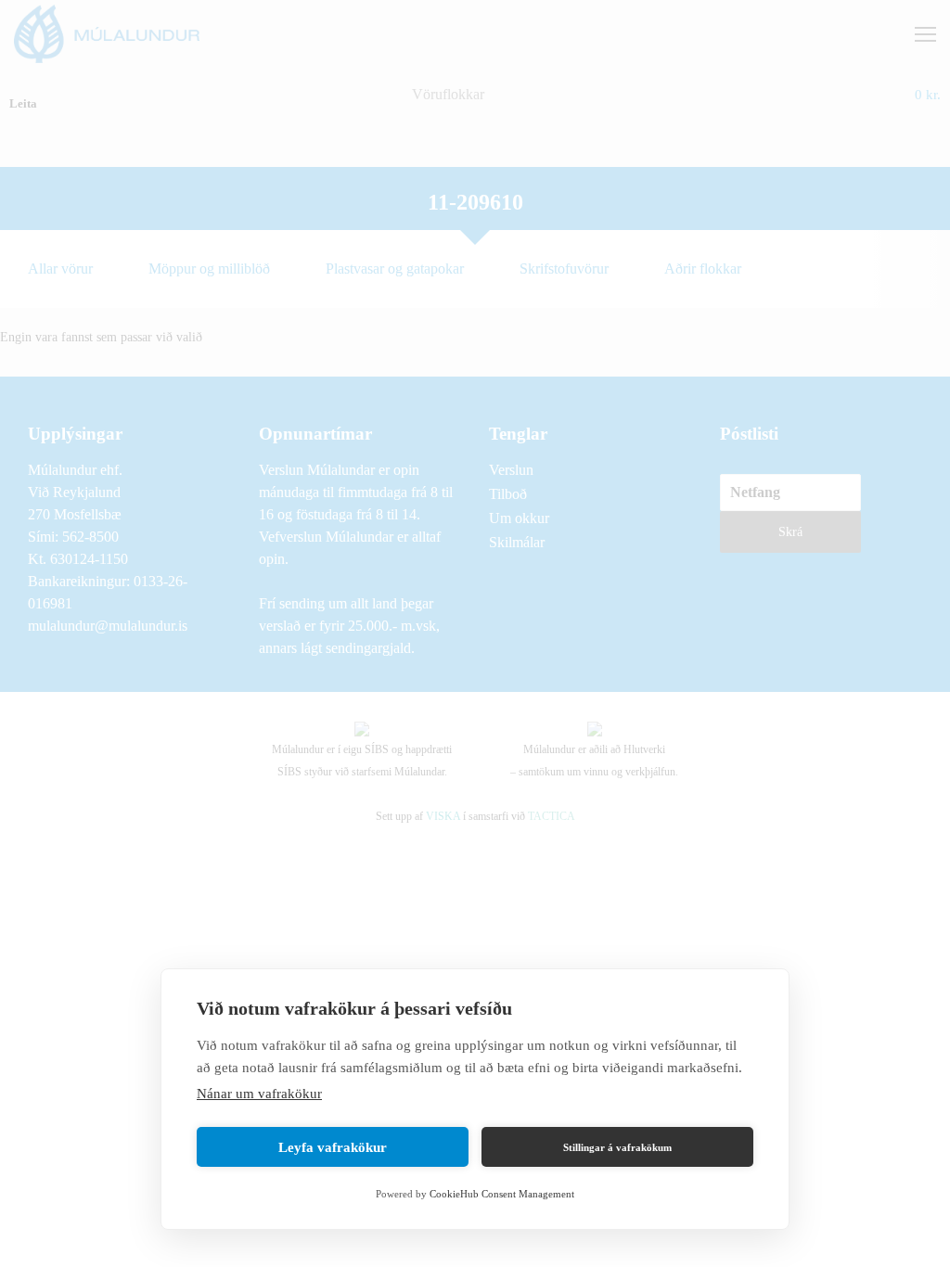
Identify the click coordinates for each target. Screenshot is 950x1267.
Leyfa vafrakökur (332, 1147)
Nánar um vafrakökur (259, 1093)
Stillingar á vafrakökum (617, 1147)
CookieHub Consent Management (502, 1193)
